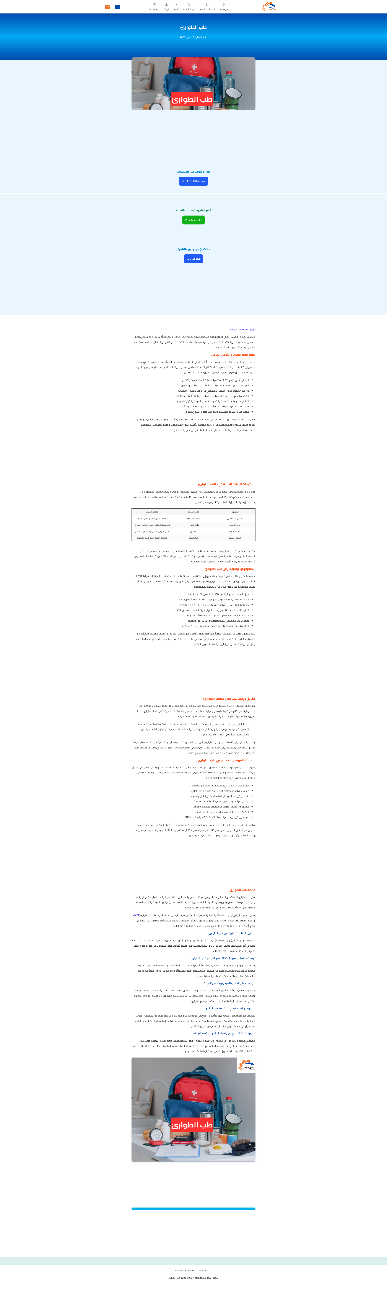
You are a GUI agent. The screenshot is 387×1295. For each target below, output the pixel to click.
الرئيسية (252, 329)
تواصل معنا (179, 1270)
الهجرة (166, 9)
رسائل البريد (202, 1270)
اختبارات (176, 9)
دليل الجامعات (189, 9)
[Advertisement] (193, 133)
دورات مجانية (154, 9)
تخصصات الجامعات (207, 9)
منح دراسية (224, 9)
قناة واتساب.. (194, 220)
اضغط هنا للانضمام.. (195, 181)
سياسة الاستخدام (190, 1270)
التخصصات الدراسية (238, 329)
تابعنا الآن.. (195, 258)
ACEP (136, 915)
